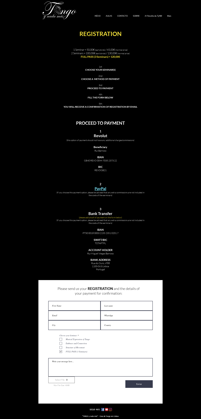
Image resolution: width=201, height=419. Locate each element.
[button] (135, 16)
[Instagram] (110, 409)
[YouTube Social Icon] (106, 409)
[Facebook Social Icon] (102, 409)
